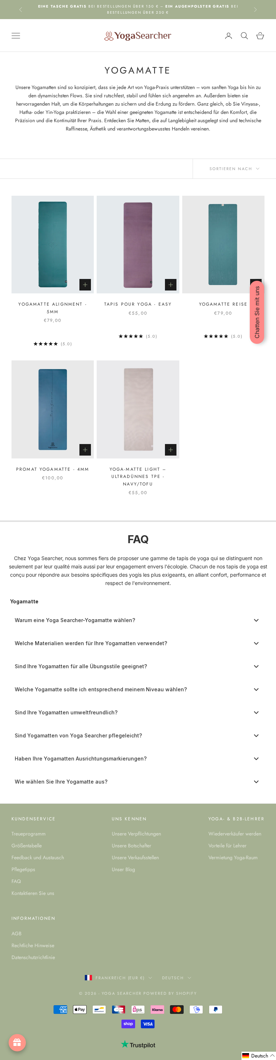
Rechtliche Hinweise (33, 945)
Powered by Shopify (170, 993)
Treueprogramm (29, 833)
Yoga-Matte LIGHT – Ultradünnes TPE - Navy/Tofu (138, 476)
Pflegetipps (23, 869)
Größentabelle (27, 845)
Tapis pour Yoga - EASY (138, 304)
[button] (259, 1056)
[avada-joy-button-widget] (17, 1042)
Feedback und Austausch (38, 857)
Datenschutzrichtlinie (33, 957)
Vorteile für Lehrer (227, 845)
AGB (17, 933)
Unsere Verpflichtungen (136, 833)
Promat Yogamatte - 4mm (52, 469)
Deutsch (173, 978)
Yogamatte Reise (223, 304)
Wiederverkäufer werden (234, 833)
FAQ (16, 881)
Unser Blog (123, 869)
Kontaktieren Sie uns (33, 893)
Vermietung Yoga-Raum (233, 857)
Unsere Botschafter (131, 845)
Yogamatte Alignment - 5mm (52, 308)
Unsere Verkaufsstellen (135, 857)
